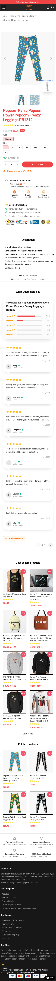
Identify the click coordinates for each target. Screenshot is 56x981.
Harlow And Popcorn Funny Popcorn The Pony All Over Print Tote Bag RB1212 (41, 638)
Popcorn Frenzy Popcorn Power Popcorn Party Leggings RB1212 (13, 778)
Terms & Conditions (9, 897)
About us (5, 894)
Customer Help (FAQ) (10, 935)
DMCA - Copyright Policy (11, 905)
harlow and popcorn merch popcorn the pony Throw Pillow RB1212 (41, 596)
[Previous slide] (5, 58)
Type (5, 135)
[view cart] (52, 7)
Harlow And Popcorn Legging (14, 20)
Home (4, 16)
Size (5, 143)
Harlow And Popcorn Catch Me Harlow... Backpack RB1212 (14, 638)
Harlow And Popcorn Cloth (22, 16)
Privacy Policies (8, 901)
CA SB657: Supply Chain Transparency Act (19, 908)
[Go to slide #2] (35, 100)
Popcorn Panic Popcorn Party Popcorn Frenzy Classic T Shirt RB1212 (39, 718)
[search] (48, 7)
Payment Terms (8, 924)
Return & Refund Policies (12, 928)
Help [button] (51, 978)
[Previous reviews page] (38, 545)
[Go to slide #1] (21, 100)
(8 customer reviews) (23, 126)
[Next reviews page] (50, 545)
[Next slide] (51, 58)
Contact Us (6, 931)
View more (28, 734)
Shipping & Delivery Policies (13, 920)
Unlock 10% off (5, 969)
